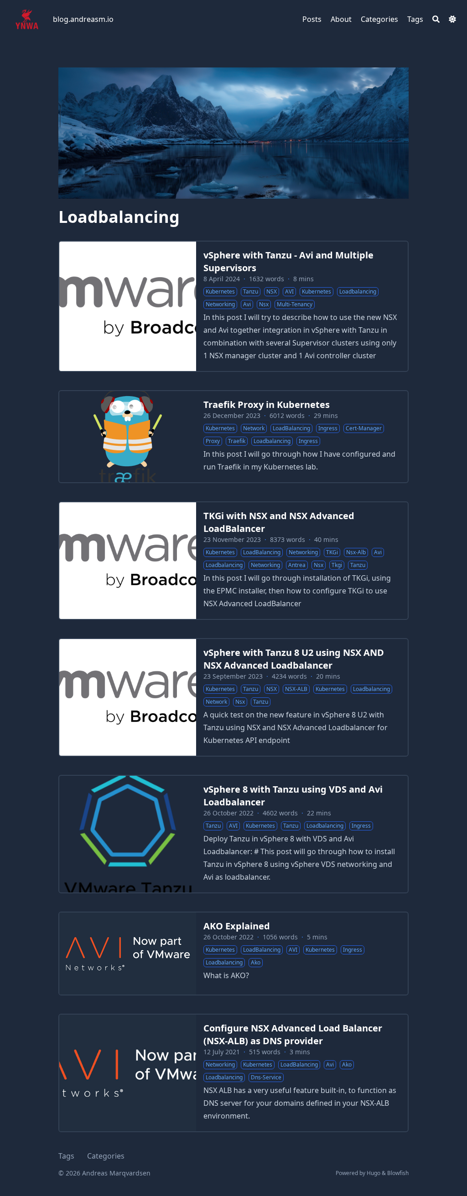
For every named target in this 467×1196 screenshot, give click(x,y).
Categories (106, 1156)
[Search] (436, 19)
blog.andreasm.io (83, 19)
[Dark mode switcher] (452, 19)
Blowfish (398, 1173)
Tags (66, 1156)
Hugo (373, 1173)
